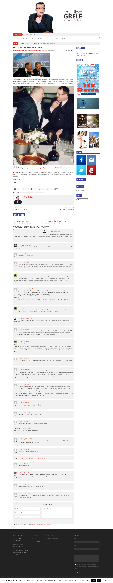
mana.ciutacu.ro (36, 538)
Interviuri (55, 38)
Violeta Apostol (17, 248)
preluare (37, 192)
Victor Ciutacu (44, 50)
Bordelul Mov (27, 255)
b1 (18, 192)
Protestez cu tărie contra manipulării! (65, 209)
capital (21, 192)
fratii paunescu (31, 192)
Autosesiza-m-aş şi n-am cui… (22, 221)
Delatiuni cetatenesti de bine (32, 50)
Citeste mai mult (106, 580)
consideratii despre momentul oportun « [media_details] (32, 458)
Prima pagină (16, 38)
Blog (33, 38)
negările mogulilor (58, 167)
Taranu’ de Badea (36, 541)
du (14, 361)
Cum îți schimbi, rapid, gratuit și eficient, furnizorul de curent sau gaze (42, 34)
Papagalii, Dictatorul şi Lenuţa (20, 209)
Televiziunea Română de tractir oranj (56, 221)
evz (25, 192)
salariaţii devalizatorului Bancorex (39, 79)
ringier (42, 192)
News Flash (25, 38)
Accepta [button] (93, 580)
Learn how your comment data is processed (41, 524)
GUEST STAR (40, 38)
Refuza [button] (99, 580)
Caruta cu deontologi (34, 43)
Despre (63, 38)
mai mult (83, 55)
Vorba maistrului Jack (41, 83)
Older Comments (17, 230)
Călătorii (47, 38)
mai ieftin (70, 83)
